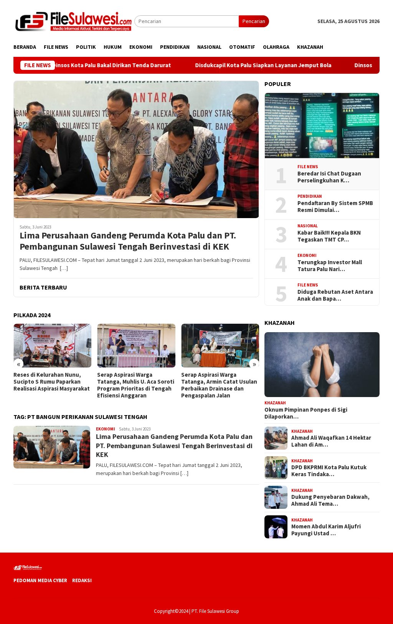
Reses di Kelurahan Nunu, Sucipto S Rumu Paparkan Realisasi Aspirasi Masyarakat (51, 381)
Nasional (307, 225)
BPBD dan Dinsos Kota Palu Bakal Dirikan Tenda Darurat (78, 65)
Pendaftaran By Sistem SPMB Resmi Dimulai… (335, 207)
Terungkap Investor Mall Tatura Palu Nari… (329, 266)
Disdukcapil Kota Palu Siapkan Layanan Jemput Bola (243, 65)
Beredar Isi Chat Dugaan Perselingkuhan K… (329, 177)
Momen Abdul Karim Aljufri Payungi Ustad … (326, 530)
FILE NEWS (307, 166)
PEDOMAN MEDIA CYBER (40, 580)
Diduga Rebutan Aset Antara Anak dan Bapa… (335, 295)
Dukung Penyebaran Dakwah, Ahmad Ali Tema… (330, 500)
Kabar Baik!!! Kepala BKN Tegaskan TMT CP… (329, 236)
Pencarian (254, 21)
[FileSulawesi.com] (73, 20)
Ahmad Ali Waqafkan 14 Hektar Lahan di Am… (331, 441)
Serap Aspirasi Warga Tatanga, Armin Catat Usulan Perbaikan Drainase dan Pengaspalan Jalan (219, 385)
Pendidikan (309, 196)
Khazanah (275, 403)
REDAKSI (82, 580)
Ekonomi (105, 429)
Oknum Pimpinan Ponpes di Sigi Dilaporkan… (305, 413)
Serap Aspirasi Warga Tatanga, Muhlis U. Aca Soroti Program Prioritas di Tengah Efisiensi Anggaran (135, 385)
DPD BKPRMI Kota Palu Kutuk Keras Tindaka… (329, 471)
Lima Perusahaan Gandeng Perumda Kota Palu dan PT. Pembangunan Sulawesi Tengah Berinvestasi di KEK (128, 241)
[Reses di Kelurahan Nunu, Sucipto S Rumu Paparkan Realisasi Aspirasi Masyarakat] (52, 345)
